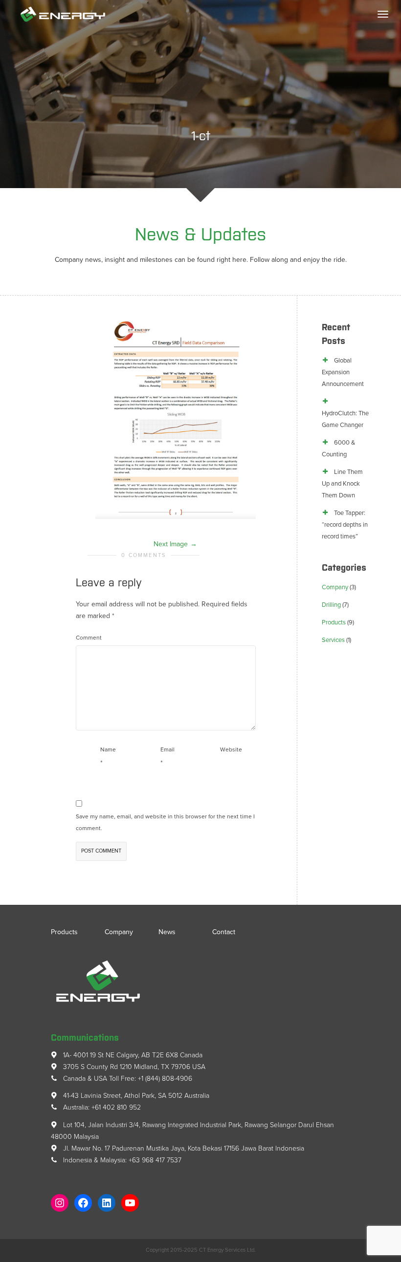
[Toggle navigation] (383, 14)
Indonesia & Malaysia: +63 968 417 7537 (121, 1160)
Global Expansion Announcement (343, 372)
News (167, 932)
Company (335, 587)
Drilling (331, 605)
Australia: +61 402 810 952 (101, 1107)
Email (167, 749)
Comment (89, 637)
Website (231, 749)
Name (108, 749)
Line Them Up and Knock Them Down (342, 483)
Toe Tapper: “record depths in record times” (345, 524)
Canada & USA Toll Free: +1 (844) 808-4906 (126, 1078)
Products (334, 622)
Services (333, 640)
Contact (223, 932)
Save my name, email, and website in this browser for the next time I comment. (165, 822)
